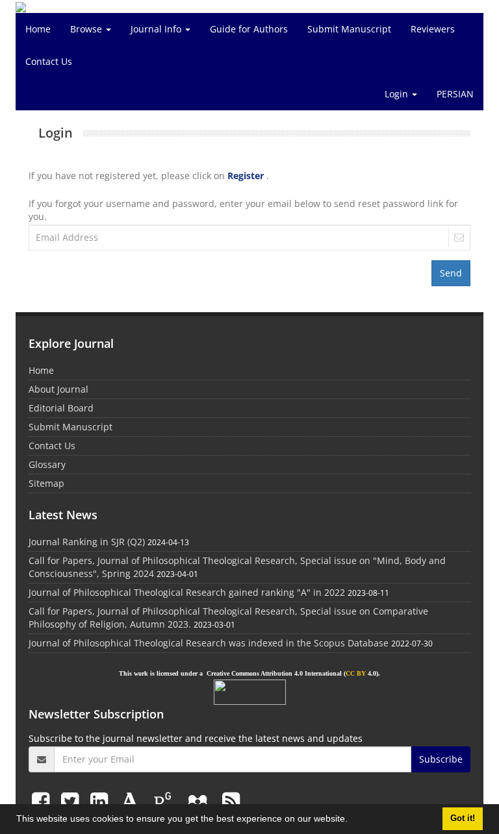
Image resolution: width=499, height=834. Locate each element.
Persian (455, 94)
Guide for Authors (249, 29)
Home (38, 29)
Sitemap (46, 483)
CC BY (356, 673)
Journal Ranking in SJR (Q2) (87, 541)
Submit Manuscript (349, 29)
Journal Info (157, 29)
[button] (352, 820)
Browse (87, 29)
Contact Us (48, 61)
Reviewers (433, 29)
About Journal (58, 389)
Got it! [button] (462, 818)
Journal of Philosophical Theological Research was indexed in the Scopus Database (209, 643)
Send (451, 273)
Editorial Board (61, 408)
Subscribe (441, 759)
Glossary (47, 464)
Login (398, 94)
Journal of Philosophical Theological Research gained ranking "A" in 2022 (187, 592)
